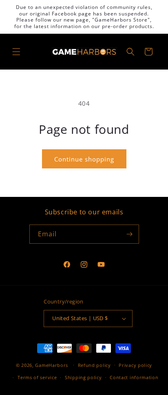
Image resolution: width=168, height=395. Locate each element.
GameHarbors (51, 365)
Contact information (134, 377)
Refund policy (94, 365)
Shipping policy (83, 377)
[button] (16, 52)
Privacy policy (135, 365)
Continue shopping (84, 159)
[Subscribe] (130, 234)
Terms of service (37, 377)
